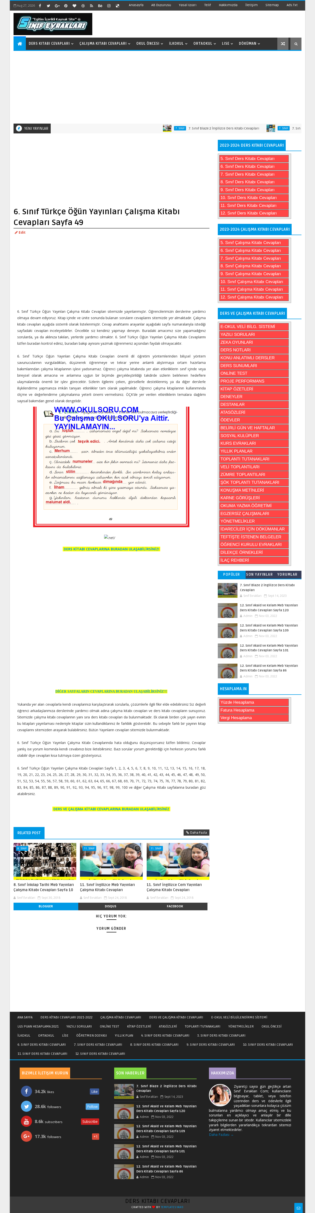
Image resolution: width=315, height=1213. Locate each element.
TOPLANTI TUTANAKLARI (244, 459)
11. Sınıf (89, 848)
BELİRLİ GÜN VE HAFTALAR (247, 428)
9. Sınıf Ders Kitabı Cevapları (247, 189)
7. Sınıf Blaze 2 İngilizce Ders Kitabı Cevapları (206, 128)
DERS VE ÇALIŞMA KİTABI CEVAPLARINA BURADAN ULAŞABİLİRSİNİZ (111, 809)
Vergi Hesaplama (236, 717)
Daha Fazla (198, 832)
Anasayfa (136, 5)
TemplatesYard (172, 1207)
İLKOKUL (23, 1035)
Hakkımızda (228, 5)
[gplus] (57, 5)
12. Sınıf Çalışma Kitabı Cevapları (251, 297)
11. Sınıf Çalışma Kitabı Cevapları (251, 289)
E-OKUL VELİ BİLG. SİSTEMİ (247, 326)
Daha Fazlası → (221, 1134)
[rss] (91, 5)
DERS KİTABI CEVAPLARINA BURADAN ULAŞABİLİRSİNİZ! (111, 549)
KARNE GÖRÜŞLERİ (240, 498)
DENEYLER (231, 396)
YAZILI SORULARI (237, 334)
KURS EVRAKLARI (238, 443)
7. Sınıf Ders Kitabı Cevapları (247, 174)
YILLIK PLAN (124, 1035)
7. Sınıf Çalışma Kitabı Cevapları (250, 258)
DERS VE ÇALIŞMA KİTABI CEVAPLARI (176, 1017)
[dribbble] (83, 5)
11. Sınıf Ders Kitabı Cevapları (248, 205)
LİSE (65, 1035)
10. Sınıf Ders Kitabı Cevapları (248, 197)
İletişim (251, 5)
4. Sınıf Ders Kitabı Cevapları (165, 1035)
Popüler (231, 574)
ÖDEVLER (230, 420)
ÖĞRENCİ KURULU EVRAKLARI (251, 544)
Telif (207, 5)
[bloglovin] (74, 5)
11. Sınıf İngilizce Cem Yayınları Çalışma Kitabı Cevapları (174, 887)
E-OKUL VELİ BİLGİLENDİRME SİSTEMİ (239, 1017)
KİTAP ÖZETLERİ (236, 389)
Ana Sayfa (24, 1017)
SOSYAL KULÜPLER (239, 435)
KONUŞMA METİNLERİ (242, 490)
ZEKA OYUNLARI (236, 342)
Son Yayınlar (259, 574)
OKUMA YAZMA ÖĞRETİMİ (246, 505)
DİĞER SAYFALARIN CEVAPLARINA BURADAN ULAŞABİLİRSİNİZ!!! (111, 691)
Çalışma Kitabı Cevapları (103, 44)
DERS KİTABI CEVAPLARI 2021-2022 (66, 1017)
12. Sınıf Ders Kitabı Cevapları (248, 213)
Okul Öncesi (147, 44)
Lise (225, 44)
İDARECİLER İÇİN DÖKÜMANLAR (252, 529)
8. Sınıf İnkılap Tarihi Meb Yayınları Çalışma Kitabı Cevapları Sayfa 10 (44, 887)
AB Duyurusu (161, 5)
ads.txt (292, 5)
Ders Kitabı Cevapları (49, 44)
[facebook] (40, 5)
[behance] (100, 5)
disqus (110, 906)
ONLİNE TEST (233, 373)
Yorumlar (287, 574)
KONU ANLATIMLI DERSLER (247, 358)
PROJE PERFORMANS (242, 381)
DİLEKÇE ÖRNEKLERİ (241, 552)
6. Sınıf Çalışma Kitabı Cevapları (250, 250)
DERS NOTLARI (235, 350)
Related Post (29, 833)
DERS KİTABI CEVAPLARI (157, 1201)
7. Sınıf (162, 128)
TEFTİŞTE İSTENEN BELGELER (250, 537)
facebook (175, 906)
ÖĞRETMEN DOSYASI (91, 1035)
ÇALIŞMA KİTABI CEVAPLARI (120, 1017)
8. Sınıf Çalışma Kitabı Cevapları (250, 266)
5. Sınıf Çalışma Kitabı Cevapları (250, 242)
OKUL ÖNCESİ (272, 1026)
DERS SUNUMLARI (238, 365)
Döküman (247, 44)
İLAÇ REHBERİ (234, 560)
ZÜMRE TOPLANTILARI (242, 474)
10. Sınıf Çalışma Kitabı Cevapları (251, 281)
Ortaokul (202, 44)
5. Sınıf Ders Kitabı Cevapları (247, 158)
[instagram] (108, 5)
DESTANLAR (232, 404)
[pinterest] (65, 5)
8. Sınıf (22, 848)
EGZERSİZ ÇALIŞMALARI (244, 513)
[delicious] (117, 5)
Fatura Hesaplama (237, 710)
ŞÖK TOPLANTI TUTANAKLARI (249, 482)
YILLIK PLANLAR (236, 451)
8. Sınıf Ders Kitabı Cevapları (247, 182)
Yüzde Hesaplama (237, 702)
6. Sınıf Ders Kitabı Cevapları (247, 166)
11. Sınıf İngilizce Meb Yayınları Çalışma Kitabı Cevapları (107, 887)
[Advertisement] (158, 86)
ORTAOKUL (46, 1035)
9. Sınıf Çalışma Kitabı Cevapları (250, 273)
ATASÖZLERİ (232, 412)
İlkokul (176, 44)
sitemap (272, 5)
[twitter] (48, 5)
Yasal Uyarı (187, 5)
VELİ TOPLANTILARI (240, 467)
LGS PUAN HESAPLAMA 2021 (38, 1026)
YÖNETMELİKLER (237, 521)
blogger (46, 906)
